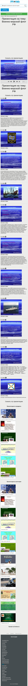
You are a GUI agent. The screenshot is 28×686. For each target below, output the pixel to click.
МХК (3, 656)
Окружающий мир (5, 662)
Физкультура (4, 680)
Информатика (4, 652)
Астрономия (4, 641)
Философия (4, 671)
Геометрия (4, 647)
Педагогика (4, 665)
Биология (4, 644)
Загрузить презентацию (4, 10)
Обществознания (5, 661)
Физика (3, 670)
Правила (12, 633)
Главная (2, 16)
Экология (4, 676)
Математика (4, 653)
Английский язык (5, 640)
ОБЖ (5, 16)
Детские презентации (6, 677)
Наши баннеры (21, 62)
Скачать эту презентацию (14, 58)
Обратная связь (18, 633)
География (4, 646)
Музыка (3, 658)
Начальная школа (5, 659)
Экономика (4, 674)
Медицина (4, 655)
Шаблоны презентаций (6, 679)
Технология (4, 668)
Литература (4, 650)
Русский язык (4, 667)
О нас (8, 633)
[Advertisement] (14, 40)
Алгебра (3, 643)
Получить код (20, 60)
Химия (3, 673)
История (3, 649)
